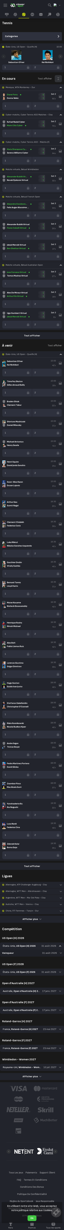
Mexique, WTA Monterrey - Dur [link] (20, 87)
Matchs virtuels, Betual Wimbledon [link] (22, 169)
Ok (31, 1218)
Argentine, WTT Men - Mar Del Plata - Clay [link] (26, 897)
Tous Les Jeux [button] (16, 1172)
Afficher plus (30, 919)
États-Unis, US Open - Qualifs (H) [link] (21, 354)
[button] (32, 87)
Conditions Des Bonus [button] (32, 1186)
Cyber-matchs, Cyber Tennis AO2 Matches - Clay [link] (29, 114)
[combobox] (57, 5)
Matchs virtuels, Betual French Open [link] (23, 196)
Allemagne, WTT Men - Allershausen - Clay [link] (26, 891)
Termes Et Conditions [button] (35, 1179)
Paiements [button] (31, 1172)
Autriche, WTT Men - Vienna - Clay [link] (22, 904)
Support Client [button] (47, 1172)
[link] (17, 5)
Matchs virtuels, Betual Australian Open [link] (24, 265)
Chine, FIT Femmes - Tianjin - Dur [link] (22, 910)
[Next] (60, 56)
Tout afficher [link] (45, 78)
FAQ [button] (19, 1179)
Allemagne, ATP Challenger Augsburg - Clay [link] (26, 884)
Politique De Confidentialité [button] (32, 1194)
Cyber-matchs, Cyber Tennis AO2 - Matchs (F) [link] (27, 142)
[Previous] (3, 56)
